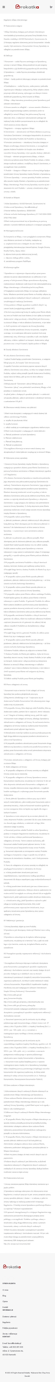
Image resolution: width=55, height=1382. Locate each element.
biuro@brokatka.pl (14, 1343)
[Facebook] (5, 1278)
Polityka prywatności (10, 1328)
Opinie (5, 1301)
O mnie (5, 1290)
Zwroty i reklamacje (10, 1333)
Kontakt (5, 1307)
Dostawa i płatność (9, 1316)
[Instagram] (11, 1278)
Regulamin (6, 1322)
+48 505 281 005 (16, 1347)
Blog (4, 1295)
